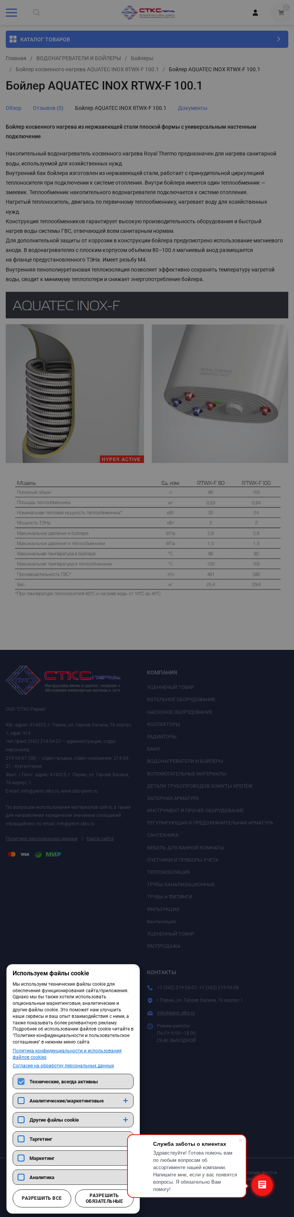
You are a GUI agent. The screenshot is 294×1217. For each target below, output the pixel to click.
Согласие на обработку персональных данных (63, 1065)
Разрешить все (42, 1198)
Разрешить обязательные (104, 1198)
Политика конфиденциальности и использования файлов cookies (67, 1054)
